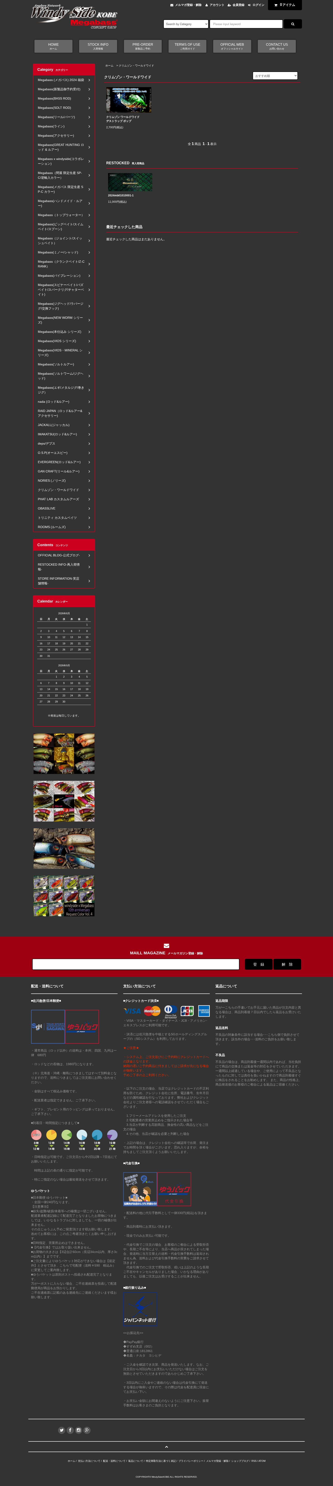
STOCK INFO (98, 46)
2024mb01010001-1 (121, 195)
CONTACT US (277, 46)
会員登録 (238, 5)
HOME (53, 46)
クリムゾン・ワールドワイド (136, 65)
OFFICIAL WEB (232, 46)
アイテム (287, 5)
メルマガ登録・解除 (188, 5)
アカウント (217, 5)
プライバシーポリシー (191, 1461)
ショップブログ (240, 1461)
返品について (135, 1461)
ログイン (258, 5)
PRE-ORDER (143, 46)
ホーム (109, 65)
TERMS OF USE (187, 46)
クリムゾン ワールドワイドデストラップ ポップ (123, 119)
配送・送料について (114, 1461)
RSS (253, 1461)
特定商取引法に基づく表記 (161, 1461)
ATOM (261, 1461)
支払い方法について (89, 1461)
